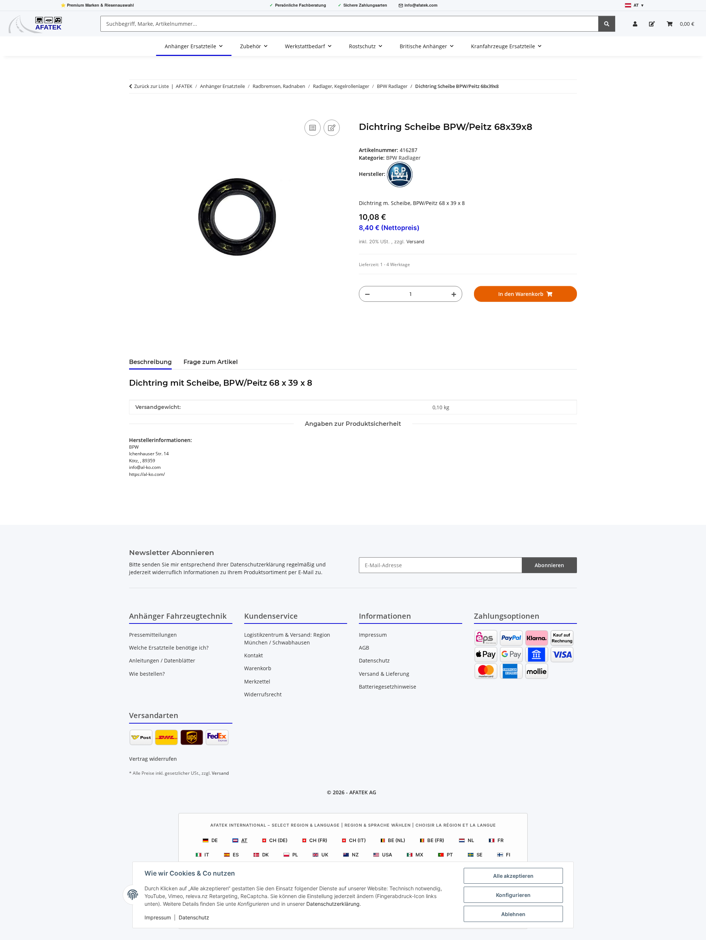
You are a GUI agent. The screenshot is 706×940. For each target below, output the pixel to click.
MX (419, 855)
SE (479, 855)
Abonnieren (549, 565)
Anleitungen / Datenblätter (162, 660)
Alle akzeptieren (513, 876)
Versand (415, 241)
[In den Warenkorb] (135, 110)
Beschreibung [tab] (150, 361)
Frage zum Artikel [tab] (210, 361)
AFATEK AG (362, 792)
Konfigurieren (513, 895)
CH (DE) (278, 840)
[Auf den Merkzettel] (332, 128)
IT (206, 855)
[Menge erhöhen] (454, 293)
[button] (635, 23)
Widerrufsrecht (263, 694)
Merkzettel (257, 681)
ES (236, 855)
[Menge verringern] (367, 293)
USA (387, 855)
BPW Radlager (403, 157)
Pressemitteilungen (153, 634)
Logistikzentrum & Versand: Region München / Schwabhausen (287, 638)
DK (265, 855)
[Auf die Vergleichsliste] (312, 128)
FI (508, 855)
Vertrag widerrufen (153, 758)
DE (214, 840)
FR (500, 840)
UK (324, 855)
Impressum (158, 917)
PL (295, 855)
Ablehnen (513, 914)
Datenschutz (194, 917)
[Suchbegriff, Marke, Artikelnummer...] (606, 24)
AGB (364, 647)
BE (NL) (396, 840)
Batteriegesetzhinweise (387, 686)
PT (450, 855)
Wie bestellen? (147, 673)
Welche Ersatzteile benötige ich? (168, 647)
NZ (355, 855)
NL (471, 840)
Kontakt (253, 655)
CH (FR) (318, 840)
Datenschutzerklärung (333, 904)
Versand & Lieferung (384, 673)
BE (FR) (435, 840)
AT (244, 840)
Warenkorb (257, 668)
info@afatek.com (421, 5)
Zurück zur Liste (151, 86)
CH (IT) (357, 840)
